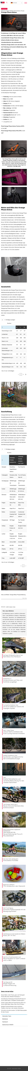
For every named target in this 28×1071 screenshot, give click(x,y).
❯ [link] (25, 374)
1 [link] (23, 565)
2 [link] (23, 374)
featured (10, 606)
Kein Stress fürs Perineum (13, 656)
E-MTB (7, 606)
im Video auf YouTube (8, 249)
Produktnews (4, 8)
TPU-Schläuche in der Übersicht (14, 885)
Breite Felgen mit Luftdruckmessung (9, 984)
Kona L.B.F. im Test (14, 934)
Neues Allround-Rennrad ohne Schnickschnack (13, 806)
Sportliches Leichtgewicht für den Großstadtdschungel (13, 757)
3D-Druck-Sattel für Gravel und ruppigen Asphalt (13, 706)
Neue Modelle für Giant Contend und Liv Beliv (14, 958)
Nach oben (24, 598)
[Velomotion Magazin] (3, 3)
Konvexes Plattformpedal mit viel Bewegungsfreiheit (14, 909)
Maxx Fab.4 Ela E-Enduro (13, 1003)
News (14, 606)
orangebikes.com (7, 121)
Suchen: (9, 323)
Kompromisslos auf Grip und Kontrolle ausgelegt (12, 680)
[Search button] (6, 2)
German (15, 2)
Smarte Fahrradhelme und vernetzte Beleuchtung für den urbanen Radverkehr (13, 780)
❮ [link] (18, 374)
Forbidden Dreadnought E (13, 999)
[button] (2, 327)
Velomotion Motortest (14, 247)
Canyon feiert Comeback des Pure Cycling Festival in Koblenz (14, 732)
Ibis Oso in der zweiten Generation (12, 1007)
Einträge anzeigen (10, 320)
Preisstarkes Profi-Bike (10, 859)
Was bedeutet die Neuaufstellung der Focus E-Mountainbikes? (13, 833)
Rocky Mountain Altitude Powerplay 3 (13, 995)
